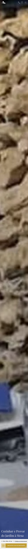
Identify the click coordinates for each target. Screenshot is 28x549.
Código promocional (21, 541)
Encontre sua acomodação (16, 545)
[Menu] (25, 2)
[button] (3, 2)
